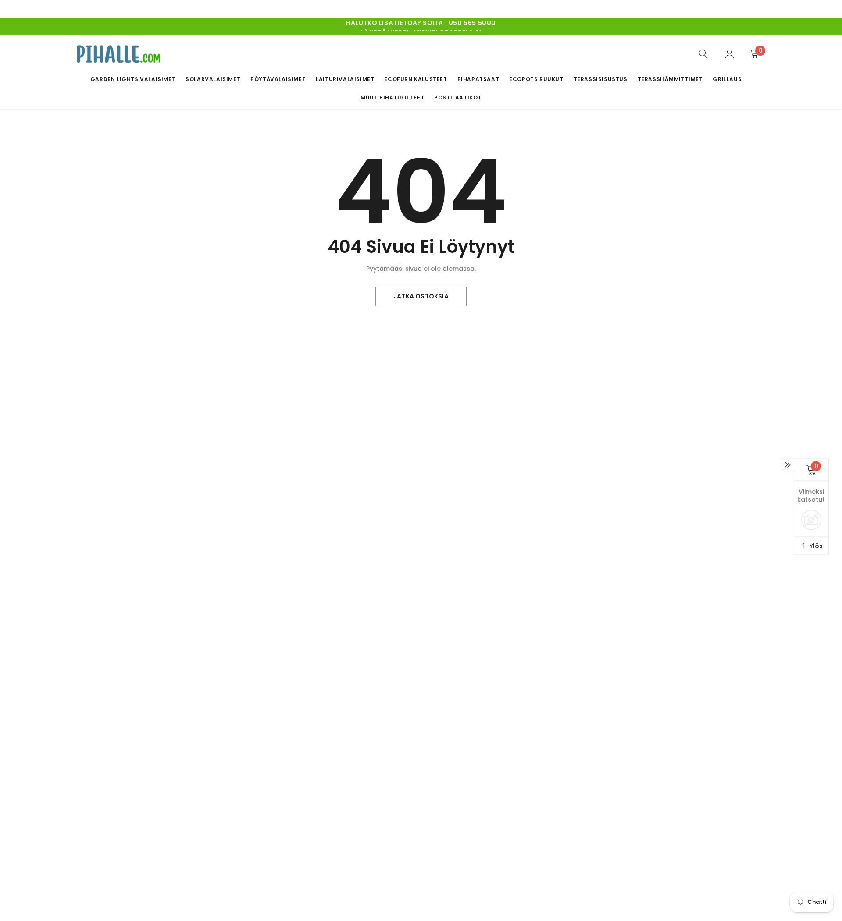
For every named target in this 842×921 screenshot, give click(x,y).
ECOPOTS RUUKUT (536, 79)
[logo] (118, 54)
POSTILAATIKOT (458, 97)
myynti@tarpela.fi (447, 26)
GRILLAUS (727, 79)
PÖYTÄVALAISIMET (278, 79)
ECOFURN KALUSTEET (415, 79)
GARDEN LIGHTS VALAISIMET (132, 79)
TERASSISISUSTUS (601, 79)
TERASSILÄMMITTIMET (670, 79)
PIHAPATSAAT (478, 79)
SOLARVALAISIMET (213, 79)
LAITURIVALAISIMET (345, 79)
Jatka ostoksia (421, 296)
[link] (703, 53)
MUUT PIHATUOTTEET (392, 97)
